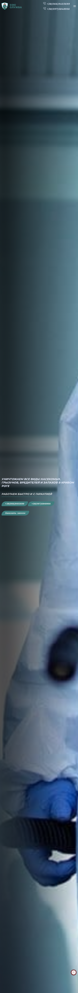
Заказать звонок (15, 513)
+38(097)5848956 (41, 504)
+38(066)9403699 (14, 504)
